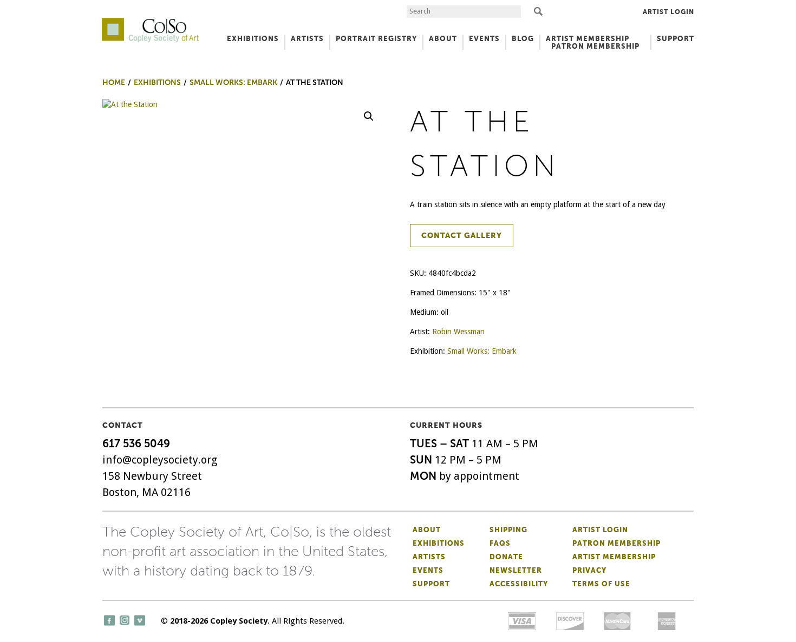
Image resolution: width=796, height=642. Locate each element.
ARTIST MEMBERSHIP (587, 39)
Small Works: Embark (482, 351)
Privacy (589, 570)
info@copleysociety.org (159, 459)
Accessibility (519, 584)
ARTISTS (307, 39)
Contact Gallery (461, 235)
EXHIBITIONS (253, 39)
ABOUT (443, 39)
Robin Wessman (458, 331)
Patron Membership (616, 543)
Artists (429, 557)
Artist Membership (614, 557)
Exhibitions (439, 543)
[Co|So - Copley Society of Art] (150, 21)
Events (428, 570)
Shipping (508, 530)
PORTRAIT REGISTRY (376, 39)
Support (675, 39)
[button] (369, 116)
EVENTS (484, 39)
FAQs (500, 543)
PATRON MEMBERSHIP (595, 46)
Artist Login (668, 12)
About (427, 530)
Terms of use (601, 584)
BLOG (523, 39)
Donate (506, 557)
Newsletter (516, 570)
